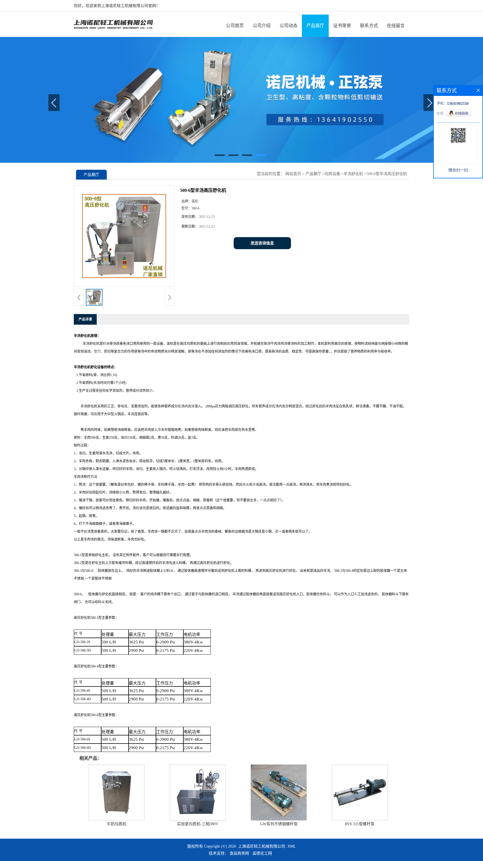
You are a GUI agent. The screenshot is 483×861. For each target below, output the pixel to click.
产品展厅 (315, 25)
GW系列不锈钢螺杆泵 (279, 824)
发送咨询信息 (262, 243)
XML (291, 846)
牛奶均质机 (116, 824)
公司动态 (288, 25)
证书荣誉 (342, 25)
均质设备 (332, 174)
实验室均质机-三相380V (197, 824)
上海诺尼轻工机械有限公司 (261, 846)
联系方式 (369, 25)
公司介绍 (262, 25)
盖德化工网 (262, 853)
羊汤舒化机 (353, 174)
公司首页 (235, 25)
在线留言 (396, 25)
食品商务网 (239, 853)
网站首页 (293, 174)
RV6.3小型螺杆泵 (360, 824)
